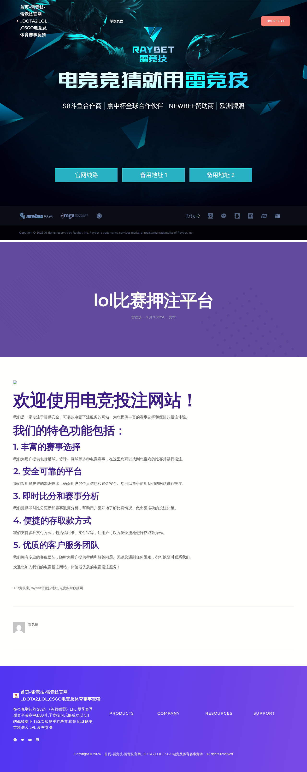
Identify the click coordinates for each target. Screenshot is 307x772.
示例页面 (117, 21)
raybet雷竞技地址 (44, 588)
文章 (172, 317)
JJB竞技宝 (21, 588)
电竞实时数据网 (71, 588)
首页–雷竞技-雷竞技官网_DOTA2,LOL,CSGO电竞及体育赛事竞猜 (33, 21)
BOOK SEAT (275, 21)
